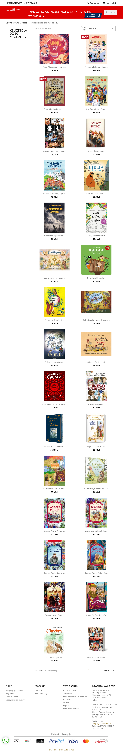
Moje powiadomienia (71, 708)
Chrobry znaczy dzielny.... (54, 657)
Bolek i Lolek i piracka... (96, 278)
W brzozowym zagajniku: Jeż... (96, 489)
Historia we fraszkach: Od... (96, 615)
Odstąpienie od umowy (15, 700)
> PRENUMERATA (14, 3)
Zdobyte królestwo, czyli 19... (54, 193)
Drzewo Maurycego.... (96, 404)
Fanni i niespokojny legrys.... (54, 67)
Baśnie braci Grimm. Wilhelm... (54, 404)
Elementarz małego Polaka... (96, 531)
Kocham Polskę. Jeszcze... (54, 573)
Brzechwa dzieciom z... (54, 320)
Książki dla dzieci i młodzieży (18, 33)
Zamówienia (68, 693)
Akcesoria (67, 11)
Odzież (55, 11)
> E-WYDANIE (30, 3)
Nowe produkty (40, 693)
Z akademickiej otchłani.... (54, 236)
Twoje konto (70, 686)
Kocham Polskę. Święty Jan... (96, 573)
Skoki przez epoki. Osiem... (96, 109)
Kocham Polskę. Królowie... (54, 531)
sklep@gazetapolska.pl (101, 723)
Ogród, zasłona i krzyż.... (96, 236)
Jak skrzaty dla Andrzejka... (96, 362)
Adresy (66, 702)
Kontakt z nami (12, 697)
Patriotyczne (83, 11)
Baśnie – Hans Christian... (54, 446)
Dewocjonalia (36, 16)
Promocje (33, 11)
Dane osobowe (69, 690)
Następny (109, 670)
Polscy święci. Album (96, 151)
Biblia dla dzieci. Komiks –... (96, 193)
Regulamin (10, 693)
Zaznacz (101, 28)
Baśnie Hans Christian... (54, 362)
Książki (45, 11)
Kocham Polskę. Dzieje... (54, 615)
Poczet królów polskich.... (54, 109)
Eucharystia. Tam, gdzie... (54, 278)
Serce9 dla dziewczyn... (96, 657)
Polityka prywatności (14, 690)
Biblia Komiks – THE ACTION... (54, 151)
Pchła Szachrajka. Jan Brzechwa (96, 320)
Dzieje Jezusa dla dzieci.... (96, 446)
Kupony (66, 705)
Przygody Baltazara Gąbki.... (96, 67)
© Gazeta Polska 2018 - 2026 (61, 750)
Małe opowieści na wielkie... (54, 489)
